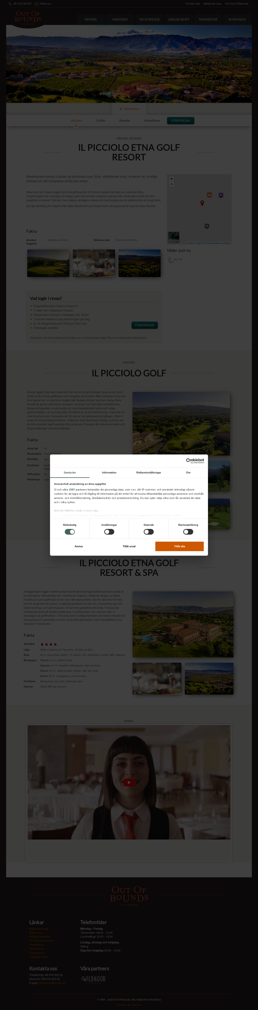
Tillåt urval (129, 546)
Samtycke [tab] (70, 472)
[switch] (109, 532)
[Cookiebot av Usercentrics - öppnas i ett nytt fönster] (188, 461)
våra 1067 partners (74, 489)
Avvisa (79, 546)
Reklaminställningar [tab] (148, 472)
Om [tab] (188, 472)
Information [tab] (109, 472)
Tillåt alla (179, 546)
